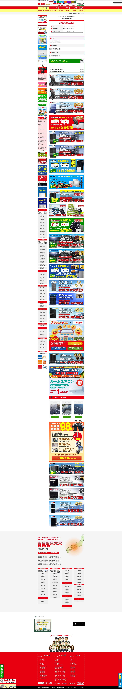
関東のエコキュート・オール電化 (60, 671)
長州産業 (66, 414)
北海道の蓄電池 (73, 676)
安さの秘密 (73, 5)
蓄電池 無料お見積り (74, 664)
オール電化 (55, 7)
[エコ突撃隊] (45, 4)
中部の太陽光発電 (42, 670)
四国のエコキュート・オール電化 (60, 675)
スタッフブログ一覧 (43, 150)
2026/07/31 (42, 129)
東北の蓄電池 (73, 675)
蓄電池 (66, 7)
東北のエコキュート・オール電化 (60, 679)
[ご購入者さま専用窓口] (42, 93)
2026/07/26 (42, 133)
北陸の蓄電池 (73, 672)
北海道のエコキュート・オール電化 (60, 680)
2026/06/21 (41, 144)
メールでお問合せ (81, 0)
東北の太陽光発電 (42, 676)
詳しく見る (55, 416)
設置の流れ (74, 10)
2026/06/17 (42, 148)
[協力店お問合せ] (42, 163)
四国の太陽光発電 (42, 672)
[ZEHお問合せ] (42, 174)
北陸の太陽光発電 (42, 674)
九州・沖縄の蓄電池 (74, 674)
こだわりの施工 (61, 10)
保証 (71, 659)
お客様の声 (67, 5)
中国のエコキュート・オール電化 (60, 674)
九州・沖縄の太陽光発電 (43, 675)
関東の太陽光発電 (42, 668)
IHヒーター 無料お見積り (59, 667)
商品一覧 (67, 10)
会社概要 (76, 0)
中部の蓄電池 (73, 668)
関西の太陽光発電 (42, 667)
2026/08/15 (42, 121)
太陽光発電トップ (41, 10)
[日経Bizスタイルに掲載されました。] (42, 186)
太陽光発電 (43, 7)
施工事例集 (61, 5)
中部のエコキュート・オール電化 (60, 672)
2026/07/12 (42, 137)
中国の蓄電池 (73, 670)
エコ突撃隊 (70, 13)
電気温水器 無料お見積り (59, 668)
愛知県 (57, 414)
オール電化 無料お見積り (59, 664)
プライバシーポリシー (80, 687)
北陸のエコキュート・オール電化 (60, 676)
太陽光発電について (48, 10)
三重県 (81, 414)
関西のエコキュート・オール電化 (60, 670)
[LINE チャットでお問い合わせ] (2, 677)
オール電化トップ (57, 656)
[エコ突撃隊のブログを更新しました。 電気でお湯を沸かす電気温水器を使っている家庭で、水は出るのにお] (42, 627)
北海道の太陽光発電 (43, 678)
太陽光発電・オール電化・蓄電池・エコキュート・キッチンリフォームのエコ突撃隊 (48, 0)
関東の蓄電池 (73, 667)
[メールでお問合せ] (120, 687)
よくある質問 (81, 10)
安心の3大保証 (54, 10)
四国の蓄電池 (73, 671)
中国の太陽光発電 (42, 671)
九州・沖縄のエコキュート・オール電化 (61, 678)
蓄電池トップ (72, 656)
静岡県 (69, 414)
